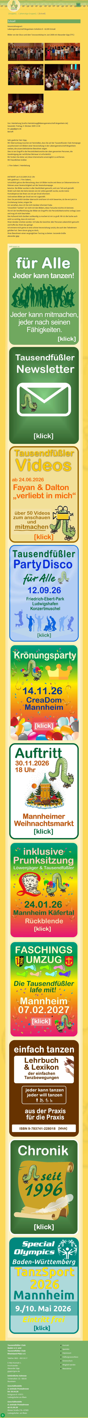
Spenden (65, 1349)
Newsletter (66, 1368)
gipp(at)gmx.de (14, 1371)
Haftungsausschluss (70, 1357)
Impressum (66, 1353)
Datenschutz (67, 1361)
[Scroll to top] (83, 1413)
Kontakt (65, 1345)
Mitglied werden (68, 1365)
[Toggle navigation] (78, 5)
